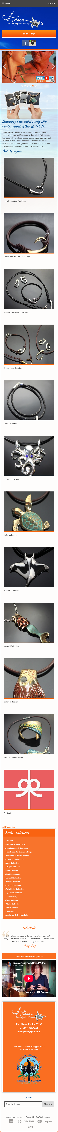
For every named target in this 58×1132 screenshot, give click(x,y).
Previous (4, 66)
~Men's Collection (11, 863)
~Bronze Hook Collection (14, 859)
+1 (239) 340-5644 (29, 1028)
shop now (29, 33)
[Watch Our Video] (45, 82)
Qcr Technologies (43, 1117)
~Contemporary (11, 896)
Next (54, 66)
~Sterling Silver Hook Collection (17, 855)
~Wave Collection (11, 900)
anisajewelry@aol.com (29, 1031)
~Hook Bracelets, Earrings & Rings (18, 852)
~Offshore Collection (13, 885)
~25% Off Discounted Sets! (15, 844)
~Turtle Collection (11, 870)
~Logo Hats (9, 911)
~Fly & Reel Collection (13, 892)
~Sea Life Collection (12, 874)
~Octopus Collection (12, 866)
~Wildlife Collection (12, 904)
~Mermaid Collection (13, 878)
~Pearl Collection (11, 907)
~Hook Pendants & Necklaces (16, 848)
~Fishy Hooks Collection (14, 889)
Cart (54, 3)
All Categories (8, 826)
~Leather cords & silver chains (16, 915)
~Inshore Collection (12, 881)
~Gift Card (9, 840)
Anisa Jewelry (18, 1117)
